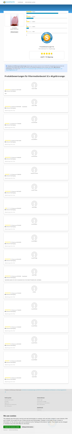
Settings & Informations (27, 427)
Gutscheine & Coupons (9, 399)
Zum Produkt (15, 32)
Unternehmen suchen (30, 2)
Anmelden (7, 401)
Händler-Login (39, 399)
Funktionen (20, 2)
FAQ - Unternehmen (41, 404)
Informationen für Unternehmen (43, 403)
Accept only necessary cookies (11, 427)
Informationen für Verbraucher (11, 404)
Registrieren (7, 403)
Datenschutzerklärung (13, 429)
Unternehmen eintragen (41, 401)
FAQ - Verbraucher (8, 406)
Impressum (5, 429)
